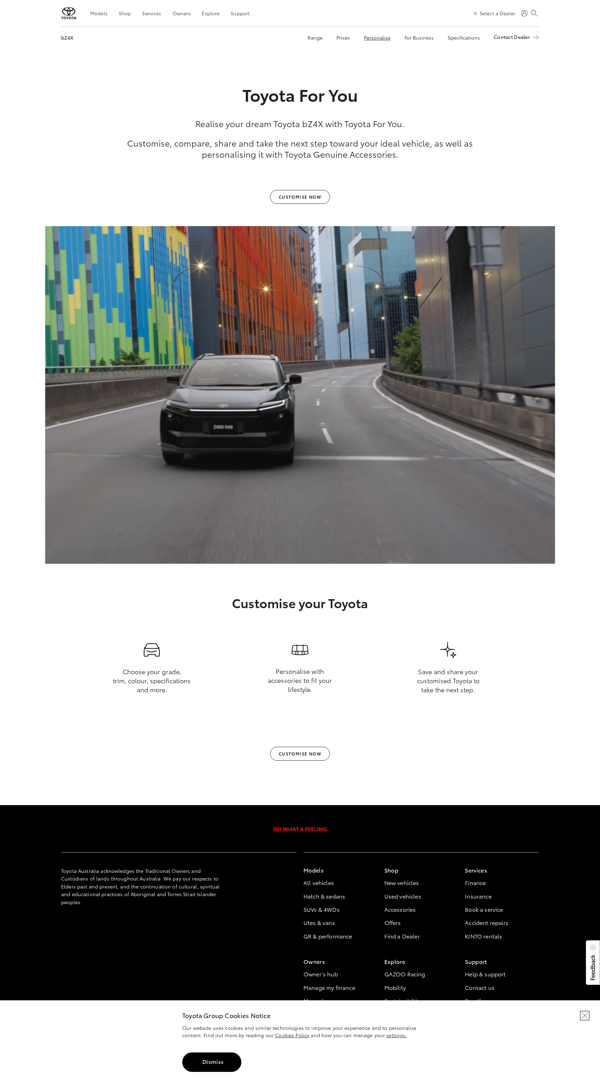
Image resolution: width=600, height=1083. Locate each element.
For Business (419, 37)
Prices (343, 37)
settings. (396, 1035)
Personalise (377, 37)
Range (315, 37)
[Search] (534, 13)
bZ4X (67, 37)
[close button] (585, 1015)
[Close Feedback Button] (593, 947)
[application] (300, 395)
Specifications (464, 37)
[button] (592, 962)
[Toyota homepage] (68, 13)
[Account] (524, 13)
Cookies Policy (292, 1035)
